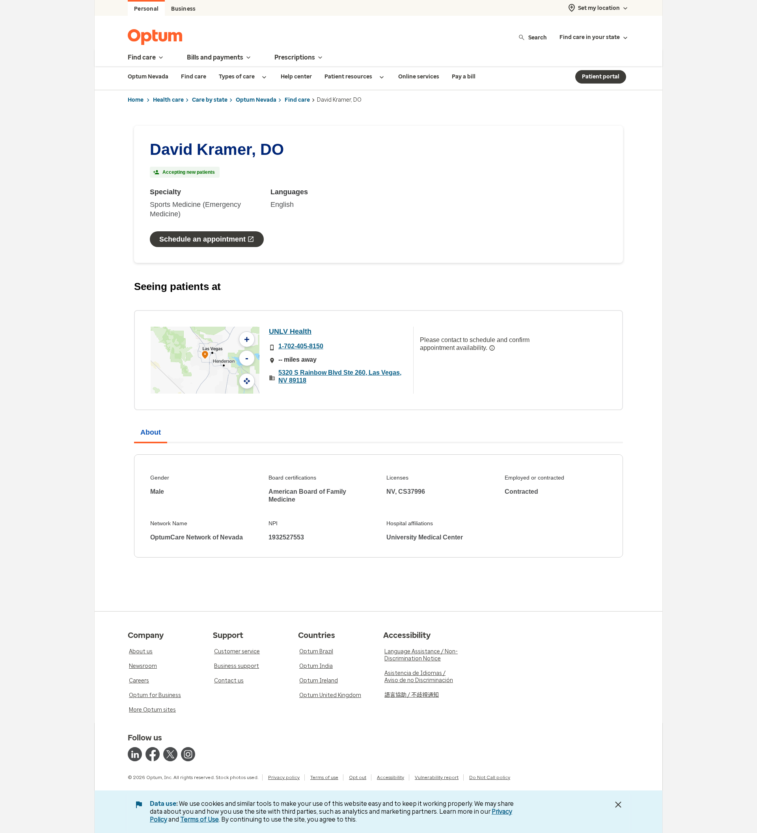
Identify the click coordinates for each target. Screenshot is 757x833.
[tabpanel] (378, 506)
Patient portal (600, 76)
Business (183, 9)
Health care (168, 100)
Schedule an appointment (202, 239)
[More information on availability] (492, 348)
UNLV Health (290, 331)
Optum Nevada (256, 100)
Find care (297, 100)
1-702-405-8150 (300, 346)
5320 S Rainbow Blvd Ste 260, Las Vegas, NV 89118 (339, 376)
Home (136, 100)
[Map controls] (247, 381)
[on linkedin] (135, 754)
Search (537, 37)
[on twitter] (170, 754)
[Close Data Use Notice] (618, 804)
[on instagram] (188, 754)
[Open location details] (205, 355)
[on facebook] (152, 754)
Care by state (209, 100)
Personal (146, 9)
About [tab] (150, 432)
